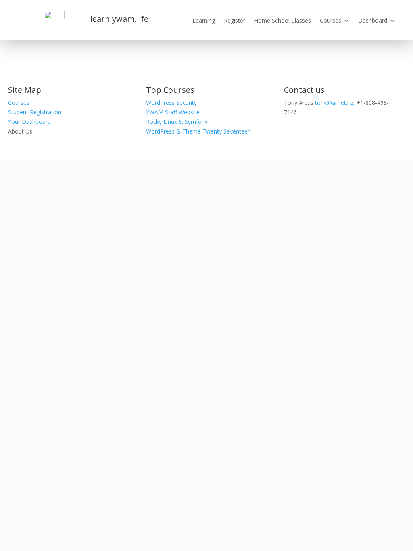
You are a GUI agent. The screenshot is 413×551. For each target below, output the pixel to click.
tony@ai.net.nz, (335, 102)
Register (234, 21)
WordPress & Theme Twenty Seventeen (198, 131)
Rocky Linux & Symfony (177, 121)
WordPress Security (171, 102)
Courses (330, 21)
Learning (203, 21)
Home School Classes (282, 21)
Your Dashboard (29, 121)
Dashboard (372, 21)
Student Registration (34, 112)
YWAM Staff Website (173, 112)
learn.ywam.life (119, 18)
